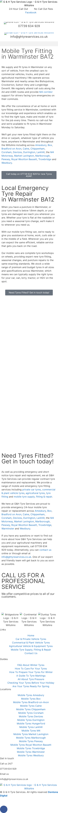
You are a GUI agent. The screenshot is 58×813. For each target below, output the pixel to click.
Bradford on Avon (11, 148)
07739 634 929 (29, 26)
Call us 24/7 (6, 763)
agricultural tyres (35, 493)
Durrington (29, 152)
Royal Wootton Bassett (24, 159)
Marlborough (42, 155)
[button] (29, 43)
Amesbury (40, 145)
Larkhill (41, 152)
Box (50, 145)
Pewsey (5, 159)
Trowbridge (44, 159)
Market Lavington (24, 155)
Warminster (7, 528)
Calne (26, 148)
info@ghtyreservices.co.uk (29, 36)
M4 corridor (46, 91)
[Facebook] (3, 809)
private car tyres (31, 489)
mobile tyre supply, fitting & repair (33, 496)
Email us (4, 774)
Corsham (6, 152)
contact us (45, 549)
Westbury (6, 162)
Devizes (17, 152)
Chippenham (37, 148)
